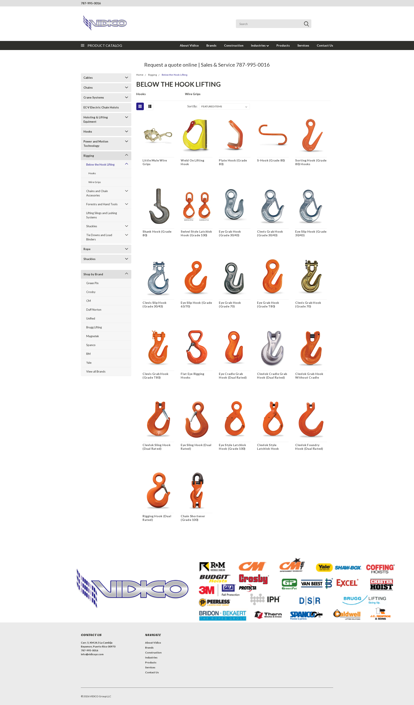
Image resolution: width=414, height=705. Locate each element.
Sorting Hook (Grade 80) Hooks (310, 162)
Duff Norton (93, 309)
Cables (88, 77)
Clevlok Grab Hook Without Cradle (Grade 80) (309, 377)
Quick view (158, 135)
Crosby (91, 292)
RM (88, 354)
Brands (211, 45)
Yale (88, 362)
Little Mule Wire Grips (155, 162)
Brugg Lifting (94, 327)
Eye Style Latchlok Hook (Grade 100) (232, 447)
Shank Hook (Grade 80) (157, 233)
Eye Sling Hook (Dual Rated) (196, 447)
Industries (258, 45)
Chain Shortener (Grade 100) (193, 518)
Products (283, 45)
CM (88, 300)
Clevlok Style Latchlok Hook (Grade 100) (268, 448)
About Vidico (189, 45)
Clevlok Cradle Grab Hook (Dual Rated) (272, 375)
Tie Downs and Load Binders (99, 237)
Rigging (88, 155)
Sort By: (192, 106)
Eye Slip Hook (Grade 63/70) (196, 304)
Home (139, 75)
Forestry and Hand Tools (102, 204)
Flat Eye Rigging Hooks (192, 375)
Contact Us (325, 45)
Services (303, 45)
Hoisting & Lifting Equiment (95, 119)
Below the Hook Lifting (100, 164)
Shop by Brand (93, 274)
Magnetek (92, 336)
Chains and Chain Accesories (97, 193)
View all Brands (95, 371)
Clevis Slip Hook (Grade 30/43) (154, 304)
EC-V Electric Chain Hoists (101, 107)
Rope (87, 249)
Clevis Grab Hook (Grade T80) (155, 375)
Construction (233, 45)
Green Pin (92, 283)
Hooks (87, 131)
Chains (88, 87)
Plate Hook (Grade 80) (233, 162)
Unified (90, 318)
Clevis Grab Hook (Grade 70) (308, 304)
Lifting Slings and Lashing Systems (101, 215)
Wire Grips (94, 182)
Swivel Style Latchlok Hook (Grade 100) (196, 233)
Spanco (91, 345)
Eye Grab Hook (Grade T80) (268, 304)
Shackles (91, 226)
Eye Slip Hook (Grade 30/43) (310, 233)
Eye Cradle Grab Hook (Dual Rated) (233, 375)
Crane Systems (93, 97)
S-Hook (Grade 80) (271, 160)
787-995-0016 (91, 3)
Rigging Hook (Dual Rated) (157, 518)
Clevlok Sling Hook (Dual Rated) (157, 447)
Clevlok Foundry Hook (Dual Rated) (309, 447)
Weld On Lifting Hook (192, 162)
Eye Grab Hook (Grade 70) (230, 304)
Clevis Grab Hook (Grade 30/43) (270, 233)
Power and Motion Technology (95, 143)
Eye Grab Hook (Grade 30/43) (230, 233)
